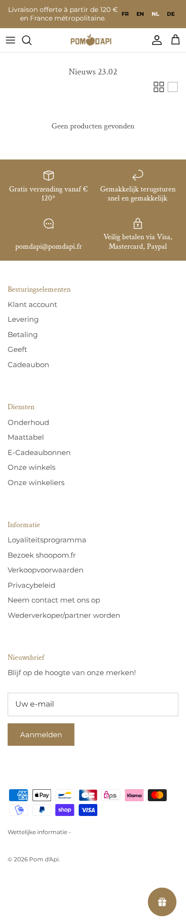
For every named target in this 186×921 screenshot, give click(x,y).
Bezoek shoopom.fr (42, 555)
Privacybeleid (31, 585)
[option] (125, 13)
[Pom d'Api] (93, 40)
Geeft (17, 349)
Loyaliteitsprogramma (47, 539)
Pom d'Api (44, 859)
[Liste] (172, 87)
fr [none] (125, 14)
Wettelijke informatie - (39, 832)
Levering (23, 319)
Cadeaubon (28, 364)
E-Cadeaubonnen (39, 452)
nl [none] (155, 14)
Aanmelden (41, 734)
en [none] (140, 14)
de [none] (171, 14)
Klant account (32, 304)
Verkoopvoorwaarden (45, 569)
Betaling (23, 334)
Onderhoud (28, 422)
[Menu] (10, 40)
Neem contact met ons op (54, 599)
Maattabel (26, 437)
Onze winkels (31, 467)
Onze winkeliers (36, 482)
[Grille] (159, 87)
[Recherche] (31, 40)
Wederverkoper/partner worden (64, 615)
